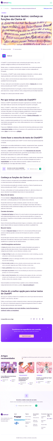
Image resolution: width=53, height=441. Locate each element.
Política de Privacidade (35, 421)
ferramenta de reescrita (33, 151)
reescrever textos (7, 129)
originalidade (5, 161)
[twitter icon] (50, 418)
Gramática (6, 8)
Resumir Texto (44, 424)
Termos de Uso (36, 417)
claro (6, 131)
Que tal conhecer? (29, 285)
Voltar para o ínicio (48, 8)
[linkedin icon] (47, 418)
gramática (5, 147)
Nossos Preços (28, 416)
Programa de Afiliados (27, 422)
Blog (26, 426)
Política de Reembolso (35, 425)
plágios (19, 131)
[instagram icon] (51, 418)
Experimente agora (26, 336)
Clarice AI (9, 56)
